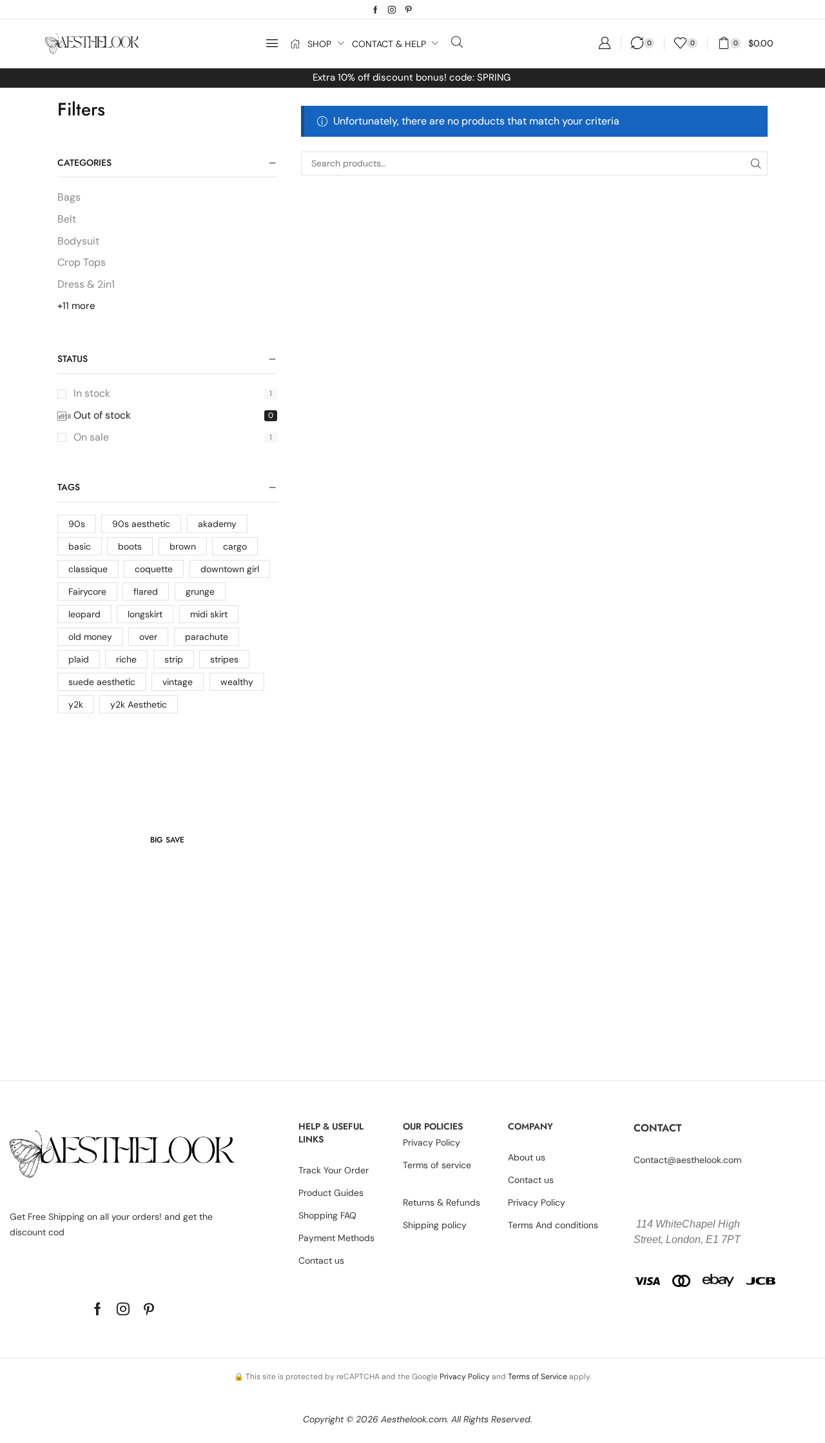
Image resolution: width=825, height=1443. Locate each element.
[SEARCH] (756, 163)
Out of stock (173, 415)
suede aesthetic (101, 682)
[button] (272, 43)
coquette (154, 569)
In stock (173, 393)
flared (145, 591)
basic (79, 546)
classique (88, 569)
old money (90, 636)
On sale (173, 437)
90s (76, 524)
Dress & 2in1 (86, 284)
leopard (84, 614)
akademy (217, 524)
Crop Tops (81, 262)
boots (130, 546)
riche (126, 659)
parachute (206, 636)
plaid (78, 659)
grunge (200, 591)
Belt (66, 219)
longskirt (145, 614)
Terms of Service (537, 1376)
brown (183, 546)
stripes (224, 659)
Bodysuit (78, 241)
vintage (177, 682)
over (148, 636)
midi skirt (209, 614)
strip (173, 659)
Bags (69, 197)
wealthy (236, 682)
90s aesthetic (141, 524)
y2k (75, 704)
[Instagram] (392, 10)
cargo (235, 546)
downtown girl (229, 569)
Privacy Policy (465, 1376)
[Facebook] (375, 10)
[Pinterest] (408, 10)
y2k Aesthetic (138, 704)
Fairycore (87, 591)
